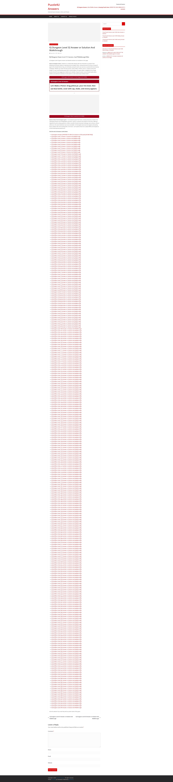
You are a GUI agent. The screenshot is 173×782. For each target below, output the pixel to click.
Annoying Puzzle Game (103, 7)
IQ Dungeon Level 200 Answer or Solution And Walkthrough (66, 523)
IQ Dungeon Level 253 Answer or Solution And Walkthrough (66, 626)
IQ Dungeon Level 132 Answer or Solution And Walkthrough (66, 391)
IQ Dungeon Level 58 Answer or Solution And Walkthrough (66, 247)
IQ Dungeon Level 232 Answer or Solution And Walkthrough (66, 585)
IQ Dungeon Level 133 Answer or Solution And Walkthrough (66, 393)
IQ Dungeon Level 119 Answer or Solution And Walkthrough (66, 366)
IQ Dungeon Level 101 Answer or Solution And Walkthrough (66, 331)
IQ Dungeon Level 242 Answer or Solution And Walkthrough (66, 604)
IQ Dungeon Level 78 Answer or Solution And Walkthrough (66, 286)
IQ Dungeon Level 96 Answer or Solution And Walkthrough (66, 321)
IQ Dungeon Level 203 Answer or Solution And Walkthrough (66, 529)
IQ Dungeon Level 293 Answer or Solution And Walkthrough (66, 703)
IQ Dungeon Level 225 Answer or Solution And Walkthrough (66, 571)
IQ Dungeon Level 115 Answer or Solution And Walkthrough (66, 358)
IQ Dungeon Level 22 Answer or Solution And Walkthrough (66, 177)
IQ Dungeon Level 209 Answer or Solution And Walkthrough (66, 540)
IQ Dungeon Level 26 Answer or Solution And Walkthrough (66, 185)
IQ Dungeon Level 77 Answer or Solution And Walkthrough (66, 284)
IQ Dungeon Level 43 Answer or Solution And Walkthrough (66, 218)
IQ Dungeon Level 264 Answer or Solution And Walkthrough (66, 647)
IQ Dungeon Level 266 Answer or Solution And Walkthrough (66, 651)
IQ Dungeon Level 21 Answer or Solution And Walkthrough (66, 175)
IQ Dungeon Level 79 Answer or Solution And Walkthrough (66, 288)
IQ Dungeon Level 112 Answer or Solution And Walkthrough (66, 352)
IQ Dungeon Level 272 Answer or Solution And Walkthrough (66, 663)
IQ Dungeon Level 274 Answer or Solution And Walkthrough (66, 667)
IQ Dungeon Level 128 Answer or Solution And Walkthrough (66, 383)
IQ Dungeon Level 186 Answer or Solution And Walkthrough (66, 496)
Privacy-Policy (72, 16)
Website (50, 763)
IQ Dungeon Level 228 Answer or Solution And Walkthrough (66, 577)
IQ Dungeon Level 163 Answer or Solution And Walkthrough (66, 451)
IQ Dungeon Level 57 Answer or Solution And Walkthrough (66, 245)
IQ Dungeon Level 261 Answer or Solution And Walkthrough (66, 641)
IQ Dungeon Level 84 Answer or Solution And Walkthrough (66, 298)
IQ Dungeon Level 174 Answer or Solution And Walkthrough (66, 472)
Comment (51, 731)
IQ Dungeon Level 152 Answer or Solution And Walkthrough (66, 430)
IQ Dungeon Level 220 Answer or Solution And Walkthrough (66, 562)
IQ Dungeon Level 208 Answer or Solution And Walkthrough (66, 538)
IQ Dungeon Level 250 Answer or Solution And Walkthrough (66, 620)
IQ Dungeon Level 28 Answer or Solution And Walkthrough (66, 189)
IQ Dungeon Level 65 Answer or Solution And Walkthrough (66, 261)
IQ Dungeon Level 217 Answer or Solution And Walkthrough (66, 556)
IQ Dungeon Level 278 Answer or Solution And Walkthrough (66, 674)
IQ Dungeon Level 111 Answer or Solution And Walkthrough (66, 350)
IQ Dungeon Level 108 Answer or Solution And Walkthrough (66, 344)
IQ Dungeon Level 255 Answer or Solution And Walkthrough (66, 630)
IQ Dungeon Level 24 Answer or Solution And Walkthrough (66, 181)
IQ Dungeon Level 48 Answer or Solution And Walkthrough (66, 228)
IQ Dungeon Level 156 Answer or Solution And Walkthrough (66, 437)
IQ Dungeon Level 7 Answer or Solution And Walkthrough (65, 148)
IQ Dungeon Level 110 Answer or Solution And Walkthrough (66, 348)
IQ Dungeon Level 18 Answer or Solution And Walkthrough (66, 169)
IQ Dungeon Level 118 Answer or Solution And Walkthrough (66, 364)
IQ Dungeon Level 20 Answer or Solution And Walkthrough (66, 173)
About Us (56, 16)
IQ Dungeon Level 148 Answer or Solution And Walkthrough (66, 422)
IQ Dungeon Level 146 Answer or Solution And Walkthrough (66, 418)
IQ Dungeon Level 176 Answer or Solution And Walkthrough (66, 476)
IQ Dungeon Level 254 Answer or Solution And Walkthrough (66, 628)
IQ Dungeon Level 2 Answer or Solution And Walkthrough (65, 138)
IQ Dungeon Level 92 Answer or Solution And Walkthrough (66, 313)
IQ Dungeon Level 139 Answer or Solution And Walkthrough (66, 404)
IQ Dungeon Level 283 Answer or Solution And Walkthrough (66, 684)
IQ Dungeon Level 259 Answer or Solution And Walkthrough (66, 637)
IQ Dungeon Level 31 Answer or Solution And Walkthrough (66, 195)
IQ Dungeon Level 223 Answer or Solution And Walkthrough (66, 567)
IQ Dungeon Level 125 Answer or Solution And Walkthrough (66, 377)
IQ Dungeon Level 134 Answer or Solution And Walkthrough (66, 395)
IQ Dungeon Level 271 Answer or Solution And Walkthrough (66, 661)
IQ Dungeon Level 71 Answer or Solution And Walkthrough (66, 272)
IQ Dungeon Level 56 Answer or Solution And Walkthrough (66, 243)
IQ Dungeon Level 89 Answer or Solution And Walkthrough (66, 307)
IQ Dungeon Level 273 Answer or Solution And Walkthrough (66, 665)
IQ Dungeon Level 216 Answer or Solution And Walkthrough (66, 554)
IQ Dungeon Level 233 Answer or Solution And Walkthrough (66, 587)
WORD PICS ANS (114, 7)
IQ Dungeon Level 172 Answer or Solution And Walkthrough (66, 468)
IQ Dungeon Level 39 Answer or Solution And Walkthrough (66, 210)
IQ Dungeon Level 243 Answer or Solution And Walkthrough (66, 606)
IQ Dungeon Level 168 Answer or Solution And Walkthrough (66, 461)
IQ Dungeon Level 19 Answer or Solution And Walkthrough (66, 171)
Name (49, 750)
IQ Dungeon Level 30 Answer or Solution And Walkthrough (66, 193)
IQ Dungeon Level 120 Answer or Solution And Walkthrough (66, 367)
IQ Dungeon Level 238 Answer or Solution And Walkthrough (66, 597)
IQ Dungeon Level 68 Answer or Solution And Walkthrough (66, 266)
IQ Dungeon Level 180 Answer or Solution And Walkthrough (66, 484)
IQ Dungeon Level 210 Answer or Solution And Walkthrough (66, 542)
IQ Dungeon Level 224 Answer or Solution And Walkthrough (66, 569)
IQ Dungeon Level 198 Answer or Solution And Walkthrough (66, 519)
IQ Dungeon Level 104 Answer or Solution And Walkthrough (66, 336)
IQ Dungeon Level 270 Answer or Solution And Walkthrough (66, 659)
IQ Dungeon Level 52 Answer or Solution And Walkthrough (66, 235)
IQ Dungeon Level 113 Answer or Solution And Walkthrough (66, 354)
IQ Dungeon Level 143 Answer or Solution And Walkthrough (66, 412)
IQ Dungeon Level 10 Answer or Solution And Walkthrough (66, 154)
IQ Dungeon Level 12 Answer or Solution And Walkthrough (66, 158)
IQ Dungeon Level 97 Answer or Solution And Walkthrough (66, 323)
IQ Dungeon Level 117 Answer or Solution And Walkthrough (66, 362)
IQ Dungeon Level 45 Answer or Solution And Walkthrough (66, 222)
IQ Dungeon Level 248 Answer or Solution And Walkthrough (66, 616)
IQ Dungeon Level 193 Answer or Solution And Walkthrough (66, 509)
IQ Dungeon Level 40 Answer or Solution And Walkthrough (66, 212)
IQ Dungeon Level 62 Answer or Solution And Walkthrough (66, 255)
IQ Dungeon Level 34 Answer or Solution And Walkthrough (66, 200)
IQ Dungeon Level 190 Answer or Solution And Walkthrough (66, 503)
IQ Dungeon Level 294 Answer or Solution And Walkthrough (66, 705)
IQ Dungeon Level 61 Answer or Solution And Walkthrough (66, 253)
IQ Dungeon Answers (54, 44)
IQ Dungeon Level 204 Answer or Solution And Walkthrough (66, 531)
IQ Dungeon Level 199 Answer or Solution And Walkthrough (66, 521)
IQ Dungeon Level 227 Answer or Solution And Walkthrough (66, 575)
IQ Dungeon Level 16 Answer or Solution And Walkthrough (66, 165)
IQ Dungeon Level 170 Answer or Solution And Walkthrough (66, 465)
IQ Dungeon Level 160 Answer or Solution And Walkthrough (66, 445)
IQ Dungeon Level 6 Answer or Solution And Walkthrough (65, 146)
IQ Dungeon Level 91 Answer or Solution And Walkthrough (66, 311)
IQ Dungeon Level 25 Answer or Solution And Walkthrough (66, 183)
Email (49, 756)
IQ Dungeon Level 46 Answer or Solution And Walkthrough (66, 224)
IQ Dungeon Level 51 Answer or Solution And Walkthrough (66, 233)
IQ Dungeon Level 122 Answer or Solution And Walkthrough (66, 371)
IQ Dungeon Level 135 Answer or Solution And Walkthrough (66, 397)
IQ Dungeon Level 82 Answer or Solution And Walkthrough (66, 294)
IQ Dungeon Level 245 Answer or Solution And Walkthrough (66, 610)
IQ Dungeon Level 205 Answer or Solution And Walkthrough (66, 533)
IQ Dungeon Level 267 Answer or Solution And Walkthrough (66, 653)
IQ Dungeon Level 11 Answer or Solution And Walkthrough (66, 156)
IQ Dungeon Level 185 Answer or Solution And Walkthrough (66, 494)
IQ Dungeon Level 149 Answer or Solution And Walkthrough (66, 424)
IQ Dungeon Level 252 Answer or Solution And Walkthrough (66, 624)
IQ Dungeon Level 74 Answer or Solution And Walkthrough (66, 278)
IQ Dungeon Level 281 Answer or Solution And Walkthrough (66, 680)
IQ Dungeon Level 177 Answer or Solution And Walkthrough (66, 478)
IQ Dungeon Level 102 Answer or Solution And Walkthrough (66, 332)
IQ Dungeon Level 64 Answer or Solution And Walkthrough (66, 259)
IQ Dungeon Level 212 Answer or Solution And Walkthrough (66, 546)
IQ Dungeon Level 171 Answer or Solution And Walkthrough (66, 466)
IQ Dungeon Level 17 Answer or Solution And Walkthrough (66, 167)
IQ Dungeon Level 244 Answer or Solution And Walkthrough (66, 608)
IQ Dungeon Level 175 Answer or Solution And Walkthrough (66, 474)
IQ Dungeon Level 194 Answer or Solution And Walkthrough (66, 511)
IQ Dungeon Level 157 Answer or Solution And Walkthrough (66, 439)
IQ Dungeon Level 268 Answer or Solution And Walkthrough (66, 655)
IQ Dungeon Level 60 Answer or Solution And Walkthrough (66, 251)
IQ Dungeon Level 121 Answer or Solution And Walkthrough (66, 369)
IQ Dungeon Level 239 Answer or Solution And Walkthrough (66, 599)
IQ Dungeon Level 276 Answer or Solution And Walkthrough (66, 670)
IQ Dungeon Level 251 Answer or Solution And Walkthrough (66, 622)
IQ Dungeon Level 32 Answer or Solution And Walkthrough (66, 196)
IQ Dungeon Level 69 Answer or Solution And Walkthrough (66, 268)
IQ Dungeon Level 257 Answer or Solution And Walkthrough (66, 634)
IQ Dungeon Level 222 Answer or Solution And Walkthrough (66, 566)
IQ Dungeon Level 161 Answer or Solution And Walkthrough (66, 447)
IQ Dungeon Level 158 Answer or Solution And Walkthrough (66, 441)
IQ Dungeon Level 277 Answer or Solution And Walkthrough (66, 672)
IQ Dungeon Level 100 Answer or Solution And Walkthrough (66, 329)
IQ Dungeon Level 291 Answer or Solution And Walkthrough (66, 700)
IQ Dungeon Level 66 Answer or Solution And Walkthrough (66, 263)
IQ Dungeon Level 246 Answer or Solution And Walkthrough (66, 612)
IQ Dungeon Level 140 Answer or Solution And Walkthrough (66, 406)
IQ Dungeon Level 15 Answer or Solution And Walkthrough (66, 164)
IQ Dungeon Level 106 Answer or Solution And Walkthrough (66, 340)
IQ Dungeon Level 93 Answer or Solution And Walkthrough (66, 315)
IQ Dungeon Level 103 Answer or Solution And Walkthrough (66, 334)
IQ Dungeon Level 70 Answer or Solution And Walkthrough (66, 270)
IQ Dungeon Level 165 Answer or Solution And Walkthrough (66, 455)
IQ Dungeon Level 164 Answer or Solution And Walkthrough (66, 453)
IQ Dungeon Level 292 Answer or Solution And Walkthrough (66, 701)
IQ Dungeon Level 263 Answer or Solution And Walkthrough (66, 645)
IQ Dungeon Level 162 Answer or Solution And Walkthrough (66, 449)
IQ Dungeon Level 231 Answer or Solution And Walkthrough (66, 583)
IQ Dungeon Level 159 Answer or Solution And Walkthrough (66, 443)
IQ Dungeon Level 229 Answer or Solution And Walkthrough (66, 579)
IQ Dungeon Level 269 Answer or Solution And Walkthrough (66, 657)
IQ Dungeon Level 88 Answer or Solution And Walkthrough (66, 305)
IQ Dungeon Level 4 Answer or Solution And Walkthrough (65, 142)
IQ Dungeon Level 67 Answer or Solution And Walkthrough (66, 264)
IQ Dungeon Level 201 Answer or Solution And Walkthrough (66, 525)
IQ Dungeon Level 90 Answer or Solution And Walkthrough (66, 309)
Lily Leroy (105, 48)
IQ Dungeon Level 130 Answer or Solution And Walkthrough (66, 387)
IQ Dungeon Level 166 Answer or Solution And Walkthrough (66, 457)
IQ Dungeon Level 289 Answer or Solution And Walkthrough (66, 696)
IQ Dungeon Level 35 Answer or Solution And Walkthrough (66, 202)
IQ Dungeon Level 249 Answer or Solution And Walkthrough (66, 618)
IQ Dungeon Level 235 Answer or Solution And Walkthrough (66, 591)
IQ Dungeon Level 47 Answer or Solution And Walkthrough (66, 226)
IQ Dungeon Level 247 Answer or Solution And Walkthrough (66, 614)
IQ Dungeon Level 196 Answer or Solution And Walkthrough (66, 515)
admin (60, 53)
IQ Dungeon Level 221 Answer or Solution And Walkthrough (66, 564)
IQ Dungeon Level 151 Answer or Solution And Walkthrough (66, 428)
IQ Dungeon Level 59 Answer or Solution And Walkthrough (66, 249)
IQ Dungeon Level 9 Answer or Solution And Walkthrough (65, 152)
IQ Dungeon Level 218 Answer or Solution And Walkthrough (66, 558)
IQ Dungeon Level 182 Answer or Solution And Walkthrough (66, 488)
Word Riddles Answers (92, 7)
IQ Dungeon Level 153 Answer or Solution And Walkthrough (66, 432)
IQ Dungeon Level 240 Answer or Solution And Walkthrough (66, 601)
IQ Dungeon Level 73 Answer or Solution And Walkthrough (66, 276)
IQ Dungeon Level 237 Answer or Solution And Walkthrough (66, 595)
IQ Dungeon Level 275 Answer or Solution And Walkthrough (66, 668)
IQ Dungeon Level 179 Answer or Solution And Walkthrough (66, 482)
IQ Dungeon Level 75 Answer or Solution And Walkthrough (66, 280)
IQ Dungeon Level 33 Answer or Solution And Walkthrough (66, 198)
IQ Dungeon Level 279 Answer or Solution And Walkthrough (66, 676)
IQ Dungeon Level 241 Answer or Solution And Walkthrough (66, 602)
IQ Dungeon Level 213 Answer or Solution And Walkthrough (66, 548)
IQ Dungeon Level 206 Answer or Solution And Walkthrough (66, 534)
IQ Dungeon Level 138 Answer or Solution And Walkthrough (66, 402)
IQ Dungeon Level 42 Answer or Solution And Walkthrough (66, 216)
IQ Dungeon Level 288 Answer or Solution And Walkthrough (66, 694)
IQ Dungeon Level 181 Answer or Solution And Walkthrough (66, 486)
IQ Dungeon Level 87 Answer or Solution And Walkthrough (66, 303)
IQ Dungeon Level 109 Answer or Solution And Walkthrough (66, 346)
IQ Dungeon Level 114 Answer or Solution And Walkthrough (66, 356)
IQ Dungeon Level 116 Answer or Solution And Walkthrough (66, 360)
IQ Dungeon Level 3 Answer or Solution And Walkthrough (65, 140)
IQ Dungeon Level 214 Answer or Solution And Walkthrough (66, 550)
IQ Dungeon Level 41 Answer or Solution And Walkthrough (66, 214)
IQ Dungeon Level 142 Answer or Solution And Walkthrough (66, 410)
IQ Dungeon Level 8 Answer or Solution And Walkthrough (65, 150)
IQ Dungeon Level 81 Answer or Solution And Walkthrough (66, 292)
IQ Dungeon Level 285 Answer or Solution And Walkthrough (66, 688)
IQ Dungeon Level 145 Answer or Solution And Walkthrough (66, 416)
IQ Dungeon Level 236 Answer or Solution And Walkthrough (66, 593)
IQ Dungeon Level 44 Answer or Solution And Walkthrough (66, 220)
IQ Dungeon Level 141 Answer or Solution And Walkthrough (66, 408)
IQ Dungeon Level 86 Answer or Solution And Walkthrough (66, 301)
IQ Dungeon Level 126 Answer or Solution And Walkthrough (66, 379)
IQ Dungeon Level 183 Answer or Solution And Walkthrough (66, 490)
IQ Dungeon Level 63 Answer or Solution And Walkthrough (66, 257)
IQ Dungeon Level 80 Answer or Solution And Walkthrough (66, 290)
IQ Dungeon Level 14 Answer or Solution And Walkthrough (66, 162)
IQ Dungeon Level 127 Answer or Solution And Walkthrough (66, 381)
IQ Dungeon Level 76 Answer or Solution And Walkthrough (66, 282)
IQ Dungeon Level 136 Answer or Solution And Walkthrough (66, 398)
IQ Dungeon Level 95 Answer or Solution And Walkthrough (66, 319)
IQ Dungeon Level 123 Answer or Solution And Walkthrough (66, 373)
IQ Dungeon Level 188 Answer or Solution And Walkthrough (66, 500)
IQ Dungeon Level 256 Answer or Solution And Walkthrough (66, 632)
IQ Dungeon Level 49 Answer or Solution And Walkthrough (66, 230)
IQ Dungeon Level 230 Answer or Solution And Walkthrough (66, 581)
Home (50, 16)
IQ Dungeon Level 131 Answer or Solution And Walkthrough (66, 389)
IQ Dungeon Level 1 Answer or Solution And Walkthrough (65, 136)
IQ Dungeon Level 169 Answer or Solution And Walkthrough (66, 463)
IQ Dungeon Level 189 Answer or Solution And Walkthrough (66, 501)
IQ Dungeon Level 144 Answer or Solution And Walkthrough (66, 414)
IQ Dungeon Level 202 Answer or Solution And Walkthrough (66, 527)
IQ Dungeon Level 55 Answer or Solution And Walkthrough (66, 241)
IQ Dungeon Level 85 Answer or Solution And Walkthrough (66, 299)
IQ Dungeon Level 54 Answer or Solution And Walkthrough (66, 239)
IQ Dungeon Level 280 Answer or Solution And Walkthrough (66, 678)
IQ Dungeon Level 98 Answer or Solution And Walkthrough (66, 325)
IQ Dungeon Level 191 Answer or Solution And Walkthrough (66, 505)
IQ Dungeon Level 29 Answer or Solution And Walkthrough (66, 191)
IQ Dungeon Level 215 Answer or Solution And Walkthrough (66, 552)
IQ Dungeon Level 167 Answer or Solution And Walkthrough (66, 459)
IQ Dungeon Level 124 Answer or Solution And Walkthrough (66, 375)
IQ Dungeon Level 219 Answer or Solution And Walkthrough (66, 560)
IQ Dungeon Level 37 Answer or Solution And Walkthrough (66, 206)
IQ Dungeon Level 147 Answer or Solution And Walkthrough (66, 420)
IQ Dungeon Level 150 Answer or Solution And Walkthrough (66, 426)
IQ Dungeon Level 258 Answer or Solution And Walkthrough (66, 635)
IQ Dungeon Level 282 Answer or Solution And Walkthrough (66, 682)
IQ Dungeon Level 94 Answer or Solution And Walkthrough (66, 317)
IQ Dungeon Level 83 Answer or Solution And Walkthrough (66, 296)
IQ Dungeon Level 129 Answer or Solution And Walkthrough (66, 385)
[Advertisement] (74, 32)
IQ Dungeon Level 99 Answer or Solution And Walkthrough (66, 327)
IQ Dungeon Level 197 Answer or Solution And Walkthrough (66, 517)
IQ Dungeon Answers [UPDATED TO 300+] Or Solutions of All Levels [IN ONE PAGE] (72, 134)
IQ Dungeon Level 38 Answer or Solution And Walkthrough (66, 208)
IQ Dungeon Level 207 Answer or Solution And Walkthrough (66, 536)
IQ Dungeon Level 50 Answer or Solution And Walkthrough (66, 231)
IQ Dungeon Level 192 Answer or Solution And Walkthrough (66, 507)
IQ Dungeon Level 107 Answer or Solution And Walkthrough (66, 342)
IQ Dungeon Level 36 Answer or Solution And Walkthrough (66, 204)
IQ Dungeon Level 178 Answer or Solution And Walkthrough (66, 480)
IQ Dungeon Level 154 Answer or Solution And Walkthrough (66, 433)
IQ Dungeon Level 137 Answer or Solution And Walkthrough (66, 400)
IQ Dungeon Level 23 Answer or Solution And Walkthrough (66, 179)
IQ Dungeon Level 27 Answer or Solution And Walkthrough (66, 187)
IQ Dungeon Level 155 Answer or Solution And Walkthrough (66, 435)
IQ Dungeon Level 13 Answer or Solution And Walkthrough (66, 160)
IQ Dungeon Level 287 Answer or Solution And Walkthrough (66, 692)
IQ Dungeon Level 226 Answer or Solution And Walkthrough (66, 573)
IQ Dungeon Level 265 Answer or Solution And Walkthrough (66, 649)
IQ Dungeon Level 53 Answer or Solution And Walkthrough (66, 237)
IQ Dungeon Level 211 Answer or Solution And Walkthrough (66, 544)
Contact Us (64, 16)
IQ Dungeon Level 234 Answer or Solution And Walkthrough (66, 589)
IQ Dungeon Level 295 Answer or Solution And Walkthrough (66, 707)
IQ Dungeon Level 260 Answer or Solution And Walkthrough (66, 639)
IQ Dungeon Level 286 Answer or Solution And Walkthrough (66, 690)
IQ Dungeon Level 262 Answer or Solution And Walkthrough (66, 643)
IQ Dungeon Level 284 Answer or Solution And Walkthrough (66, 686)
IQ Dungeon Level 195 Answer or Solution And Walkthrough (66, 513)
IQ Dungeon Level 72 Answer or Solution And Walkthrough (66, 274)
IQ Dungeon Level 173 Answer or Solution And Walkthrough (66, 470)
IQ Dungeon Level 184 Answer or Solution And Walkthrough (66, 492)
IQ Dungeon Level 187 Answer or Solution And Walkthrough (66, 498)
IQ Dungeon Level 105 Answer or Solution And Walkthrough (66, 338)
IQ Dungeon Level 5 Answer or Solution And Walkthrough (65, 144)
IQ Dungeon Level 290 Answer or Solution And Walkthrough (66, 698)
